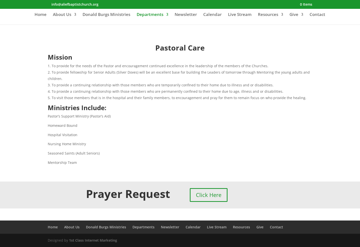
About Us (62, 15)
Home (41, 15)
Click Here (208, 194)
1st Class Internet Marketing (93, 240)
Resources (268, 15)
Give (293, 15)
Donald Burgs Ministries (106, 15)
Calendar (212, 15)
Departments (150, 15)
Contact (317, 15)
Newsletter (186, 15)
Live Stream (240, 15)
